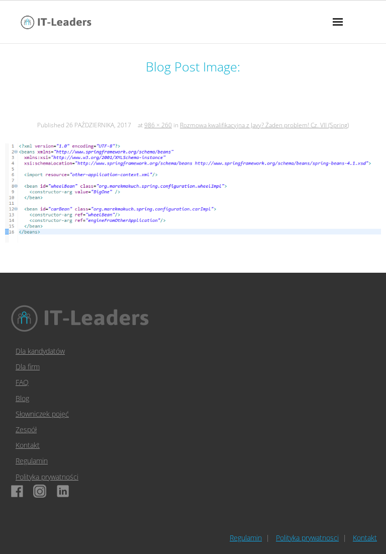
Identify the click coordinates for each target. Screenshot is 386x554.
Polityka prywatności (47, 477)
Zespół (26, 429)
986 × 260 (158, 125)
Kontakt (28, 445)
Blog (22, 398)
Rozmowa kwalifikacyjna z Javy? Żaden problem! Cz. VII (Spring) (264, 125)
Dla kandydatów (40, 351)
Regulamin (32, 460)
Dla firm (28, 366)
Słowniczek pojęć (42, 414)
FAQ (22, 382)
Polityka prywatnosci (307, 537)
